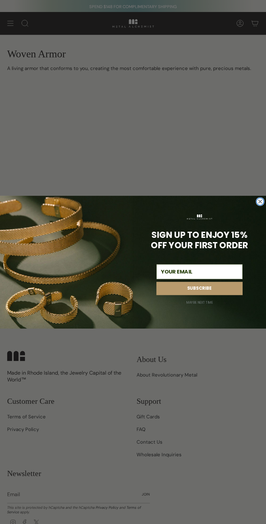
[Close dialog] (260, 201)
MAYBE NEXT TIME (199, 302)
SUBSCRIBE (199, 288)
